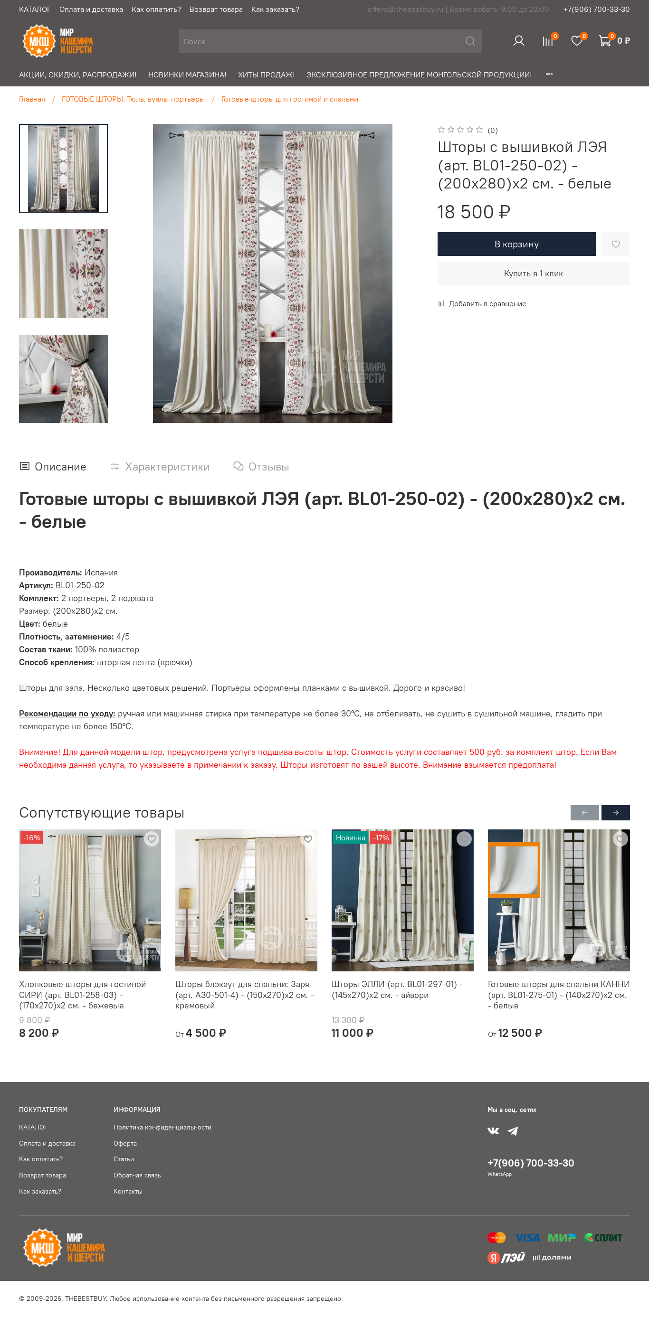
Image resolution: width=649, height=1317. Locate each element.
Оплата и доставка (91, 9)
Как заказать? (275, 9)
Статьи (124, 1159)
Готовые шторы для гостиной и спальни (289, 98)
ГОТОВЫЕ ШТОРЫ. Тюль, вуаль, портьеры (133, 98)
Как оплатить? (156, 9)
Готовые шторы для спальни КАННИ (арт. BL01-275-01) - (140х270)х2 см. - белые (559, 994)
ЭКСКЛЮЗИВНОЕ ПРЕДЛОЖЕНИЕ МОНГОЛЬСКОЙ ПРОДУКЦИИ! (419, 74)
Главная (32, 98)
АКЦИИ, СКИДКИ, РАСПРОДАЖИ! (78, 74)
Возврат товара (216, 9)
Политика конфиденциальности (162, 1127)
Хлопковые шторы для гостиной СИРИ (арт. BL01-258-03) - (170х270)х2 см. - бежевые (82, 994)
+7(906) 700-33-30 (596, 9)
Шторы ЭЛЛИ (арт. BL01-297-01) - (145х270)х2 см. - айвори (397, 989)
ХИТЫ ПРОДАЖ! (266, 74)
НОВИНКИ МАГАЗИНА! (187, 74)
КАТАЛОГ (35, 9)
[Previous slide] (142, 273)
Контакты (128, 1191)
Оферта (125, 1143)
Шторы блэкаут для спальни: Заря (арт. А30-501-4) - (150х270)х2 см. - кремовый (244, 994)
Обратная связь (137, 1175)
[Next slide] (63, 410)
